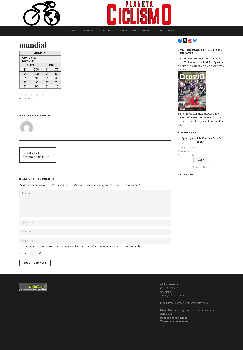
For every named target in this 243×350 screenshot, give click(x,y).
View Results (201, 166)
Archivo (87, 31)
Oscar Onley (188, 155)
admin (45, 115)
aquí (180, 124)
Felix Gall (186, 151)
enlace (182, 69)
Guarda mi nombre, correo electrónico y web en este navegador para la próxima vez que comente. (81, 245)
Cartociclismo (143, 31)
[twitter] (185, 41)
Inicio (72, 31)
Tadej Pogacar (189, 147)
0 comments (26, 98)
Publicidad (166, 31)
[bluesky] (195, 41)
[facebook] (180, 41)
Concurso (105, 31)
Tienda (122, 31)
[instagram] (190, 41)
